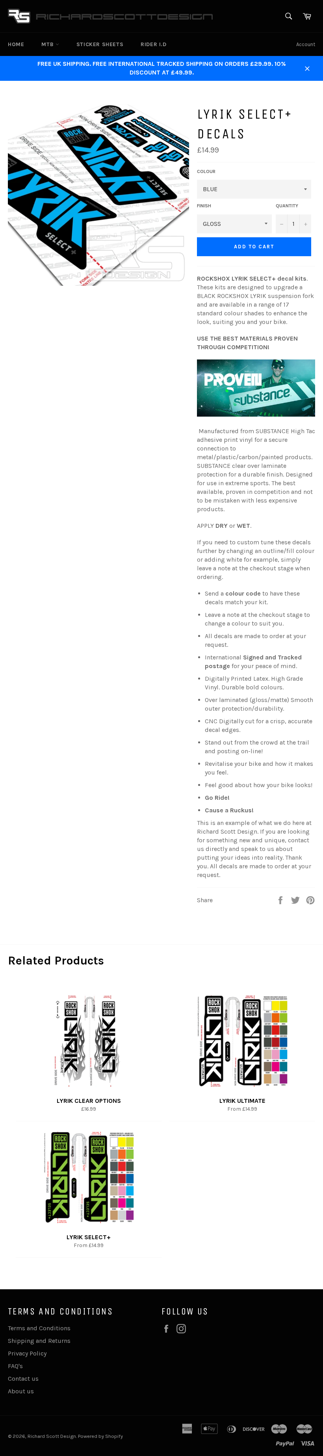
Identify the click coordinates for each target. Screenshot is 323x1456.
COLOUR (206, 171)
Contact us (23, 1378)
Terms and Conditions (39, 1328)
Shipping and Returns (39, 1340)
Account (305, 44)
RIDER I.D (153, 44)
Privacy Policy (27, 1353)
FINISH (204, 206)
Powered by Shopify (100, 1436)
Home (16, 44)
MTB (48, 44)
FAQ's (15, 1366)
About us (21, 1391)
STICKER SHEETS (99, 44)
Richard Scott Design (52, 1436)
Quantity (287, 206)
